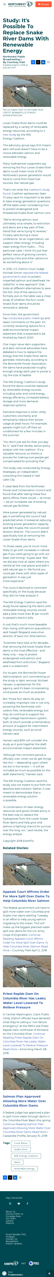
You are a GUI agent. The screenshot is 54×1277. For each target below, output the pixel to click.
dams (17, 1162)
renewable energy (24, 1168)
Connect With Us (14, 1214)
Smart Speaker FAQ (16, 1234)
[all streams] (50, 1273)
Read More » (11, 1049)
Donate (45, 4)
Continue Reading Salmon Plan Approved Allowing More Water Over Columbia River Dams (27, 1128)
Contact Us (11, 1239)
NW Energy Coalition (26, 1156)
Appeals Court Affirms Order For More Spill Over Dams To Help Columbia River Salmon (26, 896)
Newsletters (12, 1241)
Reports (10, 1223)
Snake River (21, 1149)
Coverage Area (13, 1216)
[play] (4, 1273)
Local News (20, 1143)
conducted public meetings (26, 318)
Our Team (11, 1219)
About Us (10, 1212)
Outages (10, 1237)
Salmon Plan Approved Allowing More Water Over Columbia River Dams (24, 1101)
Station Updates (14, 1244)
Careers (9, 1221)
